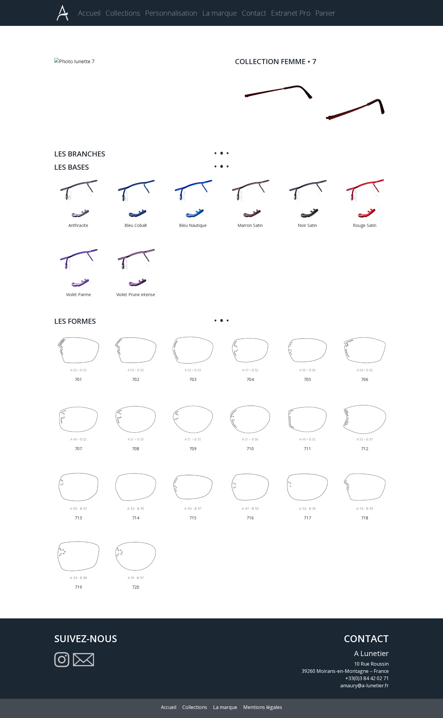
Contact (254, 13)
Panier (325, 13)
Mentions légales (262, 707)
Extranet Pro (290, 13)
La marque (219, 13)
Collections (122, 13)
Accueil (89, 13)
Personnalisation (171, 13)
